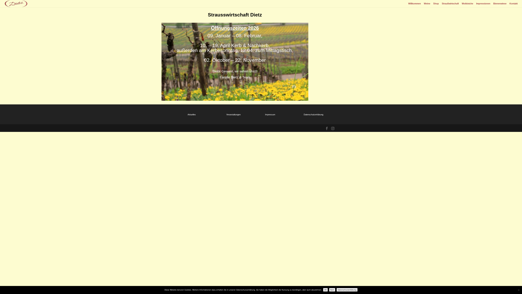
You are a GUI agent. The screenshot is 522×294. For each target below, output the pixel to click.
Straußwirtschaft (450, 4)
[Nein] (518, 290)
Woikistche (467, 4)
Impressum (270, 114)
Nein (332, 290)
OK (325, 290)
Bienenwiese (500, 4)
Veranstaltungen (233, 114)
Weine (427, 4)
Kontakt (513, 4)
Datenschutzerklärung (313, 114)
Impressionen (483, 4)
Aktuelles (192, 114)
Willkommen (414, 4)
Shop (436, 4)
